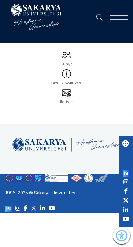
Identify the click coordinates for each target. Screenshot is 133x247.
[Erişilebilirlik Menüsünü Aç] (121, 235)
